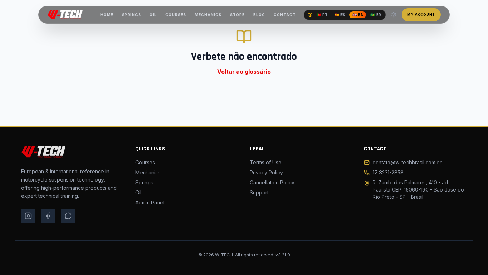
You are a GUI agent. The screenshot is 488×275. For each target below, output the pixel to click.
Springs (144, 182)
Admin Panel (149, 202)
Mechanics (148, 172)
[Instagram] (28, 216)
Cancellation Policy (272, 182)
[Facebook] (48, 216)
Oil (138, 192)
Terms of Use (266, 162)
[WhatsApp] (68, 216)
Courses (145, 162)
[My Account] (394, 15)
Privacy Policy (266, 172)
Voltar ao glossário (244, 71)
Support (259, 192)
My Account (421, 14)
